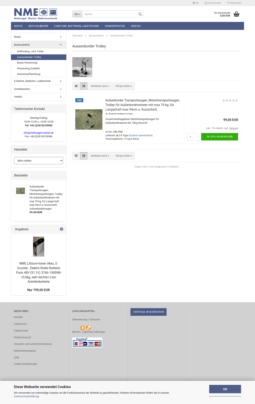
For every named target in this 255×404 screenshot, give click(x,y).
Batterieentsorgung (24, 350)
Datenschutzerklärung (26, 396)
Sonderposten (115, 26)
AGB (16, 357)
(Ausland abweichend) (140, 135)
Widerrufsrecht (22, 337)
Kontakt (18, 317)
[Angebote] (61, 229)
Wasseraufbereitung (28, 74)
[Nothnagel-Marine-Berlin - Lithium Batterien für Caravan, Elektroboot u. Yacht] (40, 14)
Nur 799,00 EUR (38, 290)
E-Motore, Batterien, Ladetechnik (76, 26)
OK (225, 389)
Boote (18, 26)
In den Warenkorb (220, 136)
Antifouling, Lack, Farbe (30, 51)
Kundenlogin (214, 3)
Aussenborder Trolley (29, 57)
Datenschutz (21, 330)
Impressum (20, 323)
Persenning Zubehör (28, 68)
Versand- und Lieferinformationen (33, 343)
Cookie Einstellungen (25, 363)
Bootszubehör (38, 26)
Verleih (136, 26)
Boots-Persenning (27, 62)
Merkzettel (235, 3)
